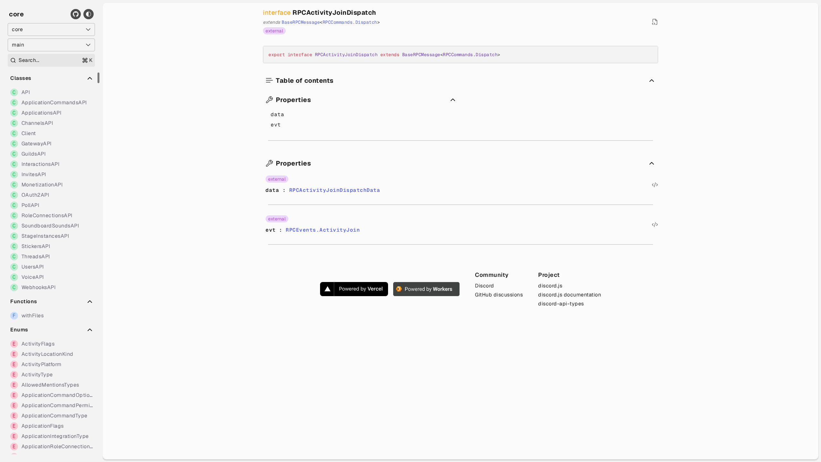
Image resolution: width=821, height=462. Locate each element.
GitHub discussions (499, 294)
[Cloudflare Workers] (426, 289)
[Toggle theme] (88, 14)
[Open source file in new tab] (655, 22)
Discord (484, 285)
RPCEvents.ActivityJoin (323, 230)
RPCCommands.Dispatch (350, 22)
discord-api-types (561, 303)
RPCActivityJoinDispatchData (334, 190)
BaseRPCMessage (301, 22)
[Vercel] (354, 289)
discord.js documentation (569, 294)
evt (276, 124)
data (277, 114)
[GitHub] (76, 14)
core (16, 14)
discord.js (550, 285)
